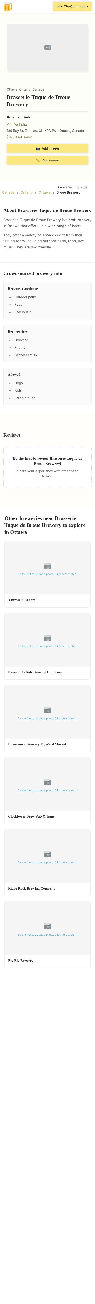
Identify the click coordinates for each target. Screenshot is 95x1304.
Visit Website (17, 124)
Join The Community (72, 6)
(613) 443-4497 (19, 137)
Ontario (27, 192)
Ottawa (45, 192)
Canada (8, 192)
